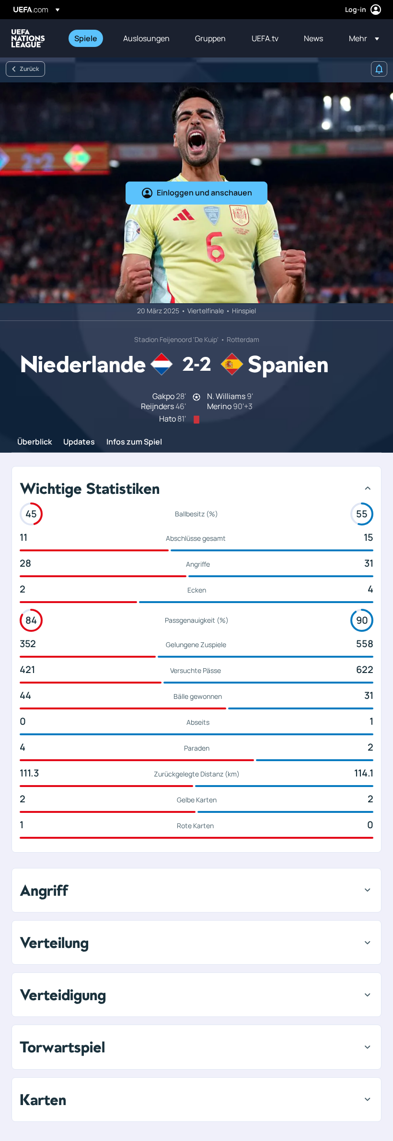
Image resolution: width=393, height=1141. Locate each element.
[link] (86, 38)
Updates (79, 442)
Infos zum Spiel (134, 442)
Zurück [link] (29, 69)
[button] (361, 38)
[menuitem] (86, 38)
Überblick (34, 442)
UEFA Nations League (28, 38)
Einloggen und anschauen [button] (204, 192)
